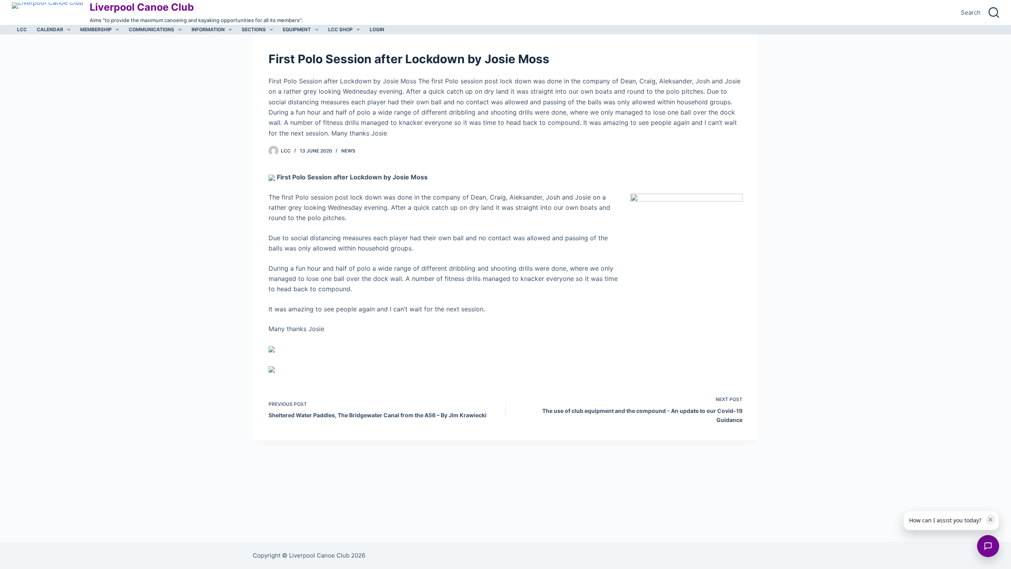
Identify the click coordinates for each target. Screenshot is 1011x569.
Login (377, 29)
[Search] (993, 12)
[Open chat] (988, 546)
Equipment (297, 29)
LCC (22, 29)
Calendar (50, 29)
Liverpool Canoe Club (142, 7)
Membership (96, 29)
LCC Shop (340, 29)
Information (208, 29)
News (348, 151)
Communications (151, 29)
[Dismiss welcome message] (990, 519)
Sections (254, 29)
